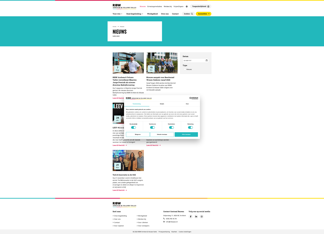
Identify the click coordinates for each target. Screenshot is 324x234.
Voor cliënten (143, 222)
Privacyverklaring (164, 232)
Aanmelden (202, 14)
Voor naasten (119, 226)
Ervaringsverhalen (154, 6)
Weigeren (138, 134)
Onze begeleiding (120, 216)
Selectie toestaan (162, 134)
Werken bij (168, 6)
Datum (185, 56)
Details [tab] (162, 104)
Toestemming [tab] (137, 104)
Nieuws (143, 6)
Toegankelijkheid (199, 6)
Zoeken (187, 14)
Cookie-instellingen (185, 232)
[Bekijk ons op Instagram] (202, 216)
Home (114, 26)
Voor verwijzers (143, 226)
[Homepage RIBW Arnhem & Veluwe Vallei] (124, 6)
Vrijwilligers (178, 6)
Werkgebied (152, 14)
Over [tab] (187, 104)
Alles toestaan (186, 134)
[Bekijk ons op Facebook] (191, 216)
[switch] (152, 127)
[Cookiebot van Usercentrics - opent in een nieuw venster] (190, 98)
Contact (175, 14)
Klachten (174, 232)
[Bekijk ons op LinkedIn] (196, 216)
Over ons (165, 14)
